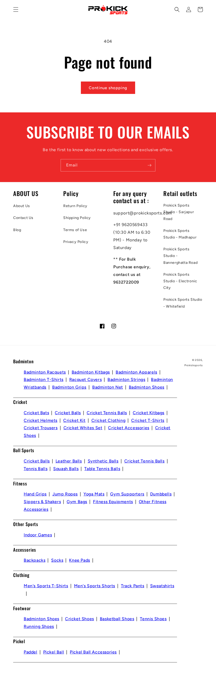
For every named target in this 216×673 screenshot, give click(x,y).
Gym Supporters (127, 494)
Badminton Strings (126, 379)
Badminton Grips (69, 387)
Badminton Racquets (45, 372)
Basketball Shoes (117, 618)
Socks (57, 560)
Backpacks (34, 560)
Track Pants (132, 585)
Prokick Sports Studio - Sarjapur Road (178, 212)
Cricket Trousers (41, 427)
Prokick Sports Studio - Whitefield (182, 302)
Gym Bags (77, 501)
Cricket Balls (68, 412)
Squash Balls (65, 468)
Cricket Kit (74, 420)
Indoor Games (38, 534)
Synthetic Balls (103, 461)
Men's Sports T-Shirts (46, 585)
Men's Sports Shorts (94, 585)
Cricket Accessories (128, 427)
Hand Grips (35, 494)
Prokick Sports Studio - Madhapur (180, 234)
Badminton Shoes (146, 387)
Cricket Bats (36, 412)
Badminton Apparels (136, 372)
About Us (21, 206)
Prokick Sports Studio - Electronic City (180, 281)
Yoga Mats (94, 494)
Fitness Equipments (113, 501)
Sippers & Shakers (42, 501)
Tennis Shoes (153, 618)
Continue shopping (108, 87)
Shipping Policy (77, 218)
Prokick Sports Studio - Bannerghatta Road (180, 256)
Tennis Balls (35, 468)
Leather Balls (69, 461)
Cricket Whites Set (82, 427)
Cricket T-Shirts (147, 420)
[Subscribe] (149, 165)
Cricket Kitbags (148, 412)
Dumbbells (160, 494)
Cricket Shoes (79, 618)
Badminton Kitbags (91, 372)
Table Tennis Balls (102, 468)
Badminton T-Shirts (43, 379)
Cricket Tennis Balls (107, 412)
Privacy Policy (75, 242)
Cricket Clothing (108, 420)
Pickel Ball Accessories (93, 652)
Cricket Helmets (40, 420)
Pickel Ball (53, 652)
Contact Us (23, 218)
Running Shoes (39, 626)
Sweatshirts (162, 585)
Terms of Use (75, 230)
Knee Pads (79, 560)
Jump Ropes (65, 494)
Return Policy (75, 206)
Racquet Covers (85, 379)
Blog (17, 230)
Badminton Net (107, 387)
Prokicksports (193, 365)
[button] (16, 9)
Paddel (30, 652)
